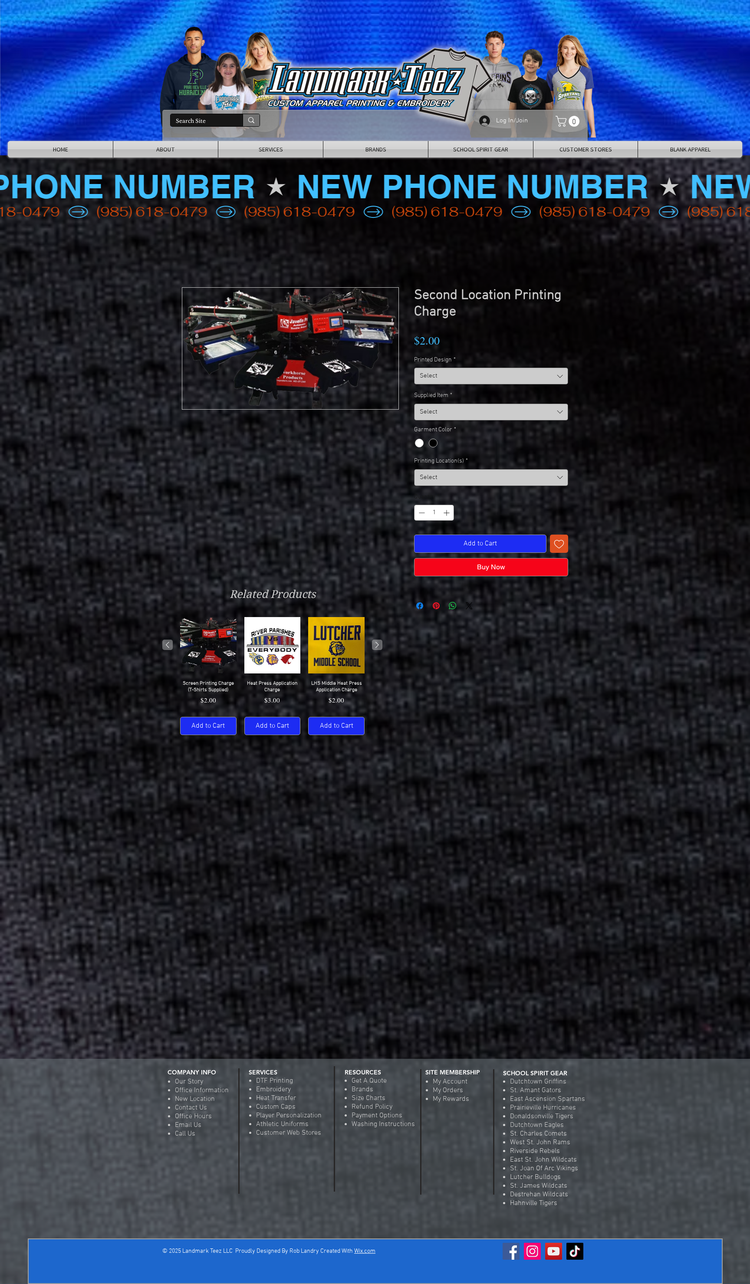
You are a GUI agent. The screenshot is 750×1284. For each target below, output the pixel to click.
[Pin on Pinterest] (436, 606)
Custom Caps (276, 1107)
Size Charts (368, 1098)
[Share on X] (469, 606)
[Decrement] (420, 513)
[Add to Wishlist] (559, 544)
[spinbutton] (434, 513)
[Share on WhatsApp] (452, 606)
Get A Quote (369, 1081)
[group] (272, 676)
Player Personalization (289, 1115)
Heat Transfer (276, 1098)
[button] (569, 121)
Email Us (188, 1125)
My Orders (448, 1090)
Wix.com (364, 1251)
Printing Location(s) (441, 461)
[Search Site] (251, 120)
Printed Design (435, 360)
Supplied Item (433, 396)
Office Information (202, 1090)
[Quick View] (208, 645)
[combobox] (491, 376)
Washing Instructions (383, 1124)
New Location (195, 1099)
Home (190, 256)
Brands (362, 1089)
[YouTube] (553, 1251)
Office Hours (193, 1116)
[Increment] (447, 513)
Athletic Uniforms (282, 1124)
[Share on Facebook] (419, 606)
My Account (450, 1081)
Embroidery (273, 1089)
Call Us (185, 1134)
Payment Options (377, 1115)
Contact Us (191, 1107)
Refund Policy (372, 1107)
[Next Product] (377, 645)
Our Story (189, 1081)
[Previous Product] (167, 645)
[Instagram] (532, 1251)
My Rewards (451, 1099)
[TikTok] (574, 1251)
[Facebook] (511, 1251)
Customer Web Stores (288, 1133)
